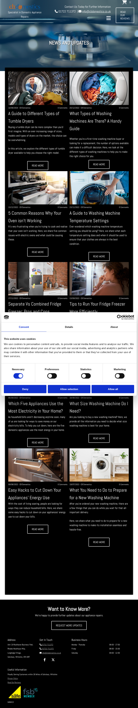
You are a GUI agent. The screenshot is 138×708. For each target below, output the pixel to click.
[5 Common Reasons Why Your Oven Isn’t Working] (38, 187)
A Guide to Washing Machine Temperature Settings (95, 217)
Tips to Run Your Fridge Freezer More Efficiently (97, 307)
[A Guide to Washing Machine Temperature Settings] (99, 187)
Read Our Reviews (14, 682)
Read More (38, 165)
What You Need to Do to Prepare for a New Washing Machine (98, 494)
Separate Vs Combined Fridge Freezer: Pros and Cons (34, 307)
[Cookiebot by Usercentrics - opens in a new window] (119, 317)
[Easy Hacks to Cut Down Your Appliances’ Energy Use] (38, 465)
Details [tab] (69, 326)
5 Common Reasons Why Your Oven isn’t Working (34, 217)
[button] (125, 15)
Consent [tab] (24, 326)
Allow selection (69, 389)
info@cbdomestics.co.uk (96, 11)
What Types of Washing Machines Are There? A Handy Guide (96, 121)
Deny (25, 389)
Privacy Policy (13, 678)
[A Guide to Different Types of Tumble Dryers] (38, 88)
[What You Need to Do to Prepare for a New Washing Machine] (99, 465)
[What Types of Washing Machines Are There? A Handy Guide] (99, 88)
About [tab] (114, 326)
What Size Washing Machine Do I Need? (99, 407)
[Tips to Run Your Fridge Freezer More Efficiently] (99, 278)
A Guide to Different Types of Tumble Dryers (33, 117)
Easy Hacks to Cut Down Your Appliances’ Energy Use (34, 494)
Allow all (113, 389)
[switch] (52, 375)
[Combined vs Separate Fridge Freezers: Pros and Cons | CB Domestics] (38, 278)
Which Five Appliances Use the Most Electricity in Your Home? (35, 407)
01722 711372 (47, 644)
